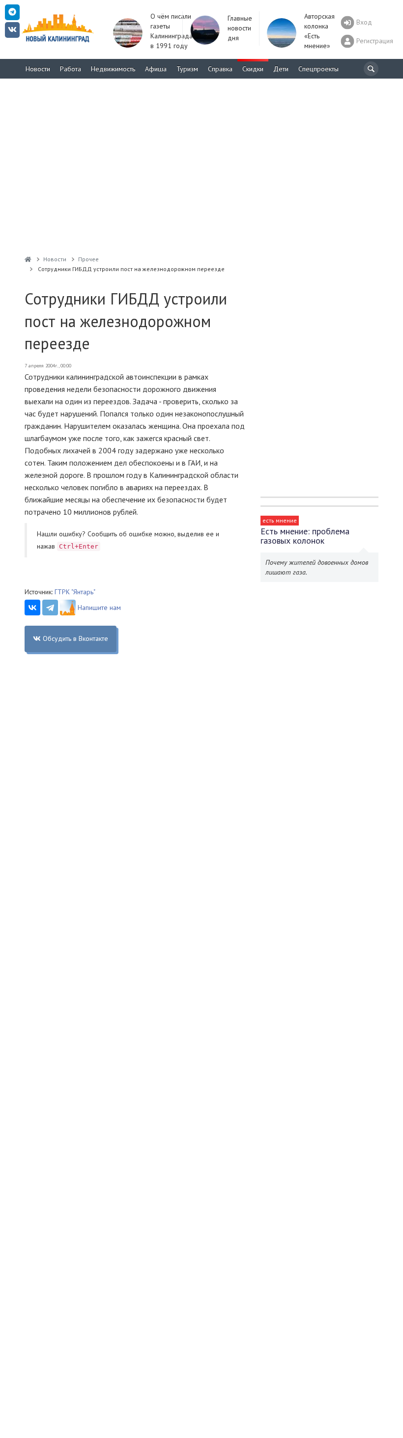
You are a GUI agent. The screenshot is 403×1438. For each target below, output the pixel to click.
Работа (70, 68)
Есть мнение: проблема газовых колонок (304, 535)
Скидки (252, 68)
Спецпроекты (318, 68)
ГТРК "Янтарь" (75, 591)
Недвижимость (113, 68)
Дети (280, 68)
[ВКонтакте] (32, 607)
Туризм (187, 68)
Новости (38, 68)
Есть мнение (279, 520)
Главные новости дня (240, 28)
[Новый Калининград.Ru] (28, 259)
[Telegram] (50, 607)
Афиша (156, 68)
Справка (220, 68)
